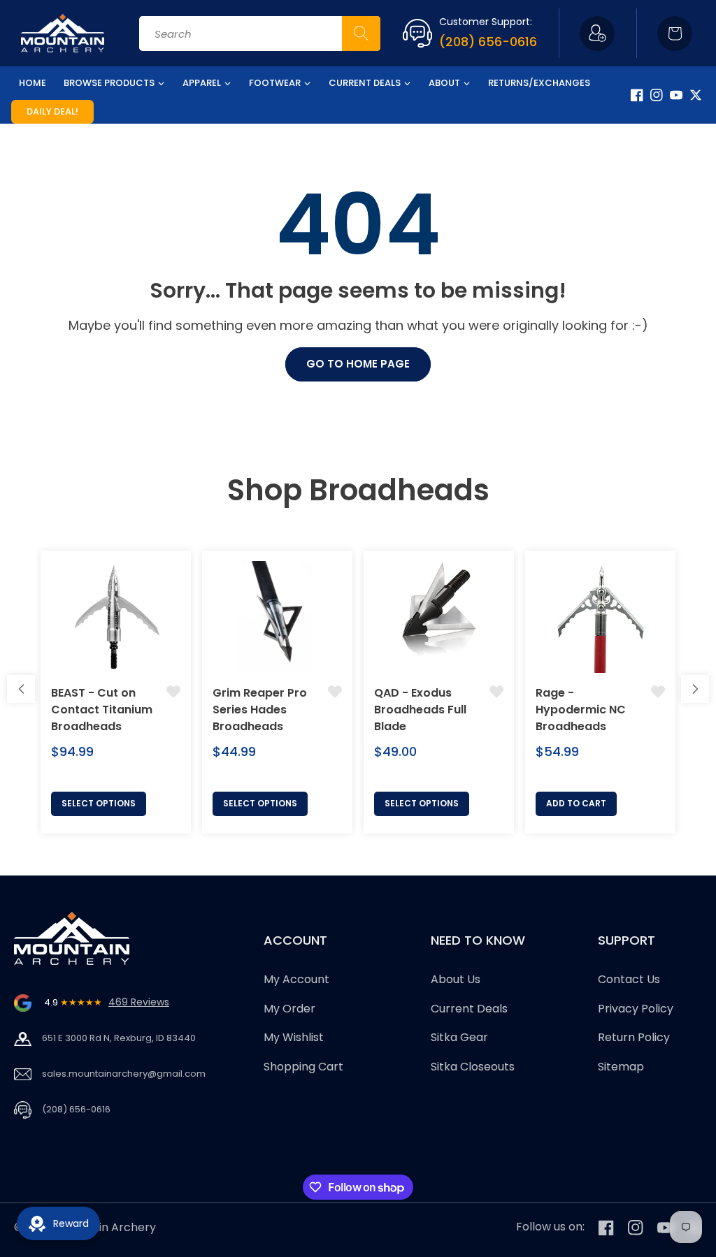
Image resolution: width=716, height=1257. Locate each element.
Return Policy (634, 1037)
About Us (455, 979)
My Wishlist (294, 1037)
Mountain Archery (106, 1227)
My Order (289, 1009)
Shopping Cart (303, 1067)
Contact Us (629, 979)
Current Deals (469, 1009)
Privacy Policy (635, 1009)
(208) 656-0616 (488, 41)
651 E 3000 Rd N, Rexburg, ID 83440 (119, 1038)
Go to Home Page (358, 363)
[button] (674, 33)
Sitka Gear (459, 1037)
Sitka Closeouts (473, 1067)
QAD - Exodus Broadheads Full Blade (420, 709)
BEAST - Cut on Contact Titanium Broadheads (101, 709)
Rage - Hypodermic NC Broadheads (581, 709)
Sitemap (621, 1067)
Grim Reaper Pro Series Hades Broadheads (260, 709)
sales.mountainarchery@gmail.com (124, 1073)
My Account (296, 979)
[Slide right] (695, 689)
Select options (99, 803)
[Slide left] (21, 689)
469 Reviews (138, 1002)
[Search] (361, 33)
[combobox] (259, 33)
